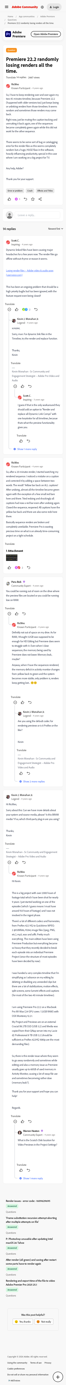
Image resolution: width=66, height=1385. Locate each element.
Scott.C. (15, 240)
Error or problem (15, 190)
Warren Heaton (31, 1130)
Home (10, 16)
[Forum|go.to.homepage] (25, 7)
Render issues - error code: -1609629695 (28, 1200)
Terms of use (36, 1362)
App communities (27, 16)
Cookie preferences (16, 1368)
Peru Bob (16, 581)
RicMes (15, 84)
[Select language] (42, 7)
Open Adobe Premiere (46, 34)
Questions (12, 19)
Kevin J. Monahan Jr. (28, 318)
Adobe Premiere (47, 16)
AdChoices (15, 1380)
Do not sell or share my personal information (28, 1374)
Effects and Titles (45, 190)
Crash (30, 190)
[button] (6, 8)
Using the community (17, 1362)
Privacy (48, 1362)
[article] (33, 275)
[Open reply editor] (33, 215)
